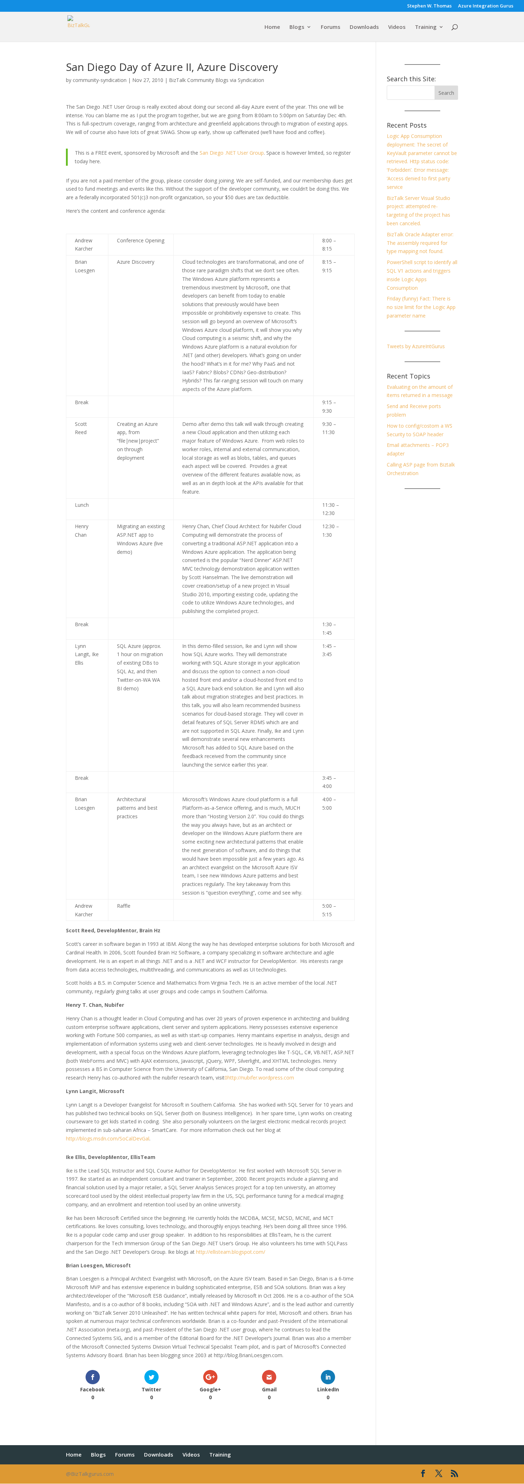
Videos (397, 27)
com (289, 1077)
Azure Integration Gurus (485, 6)
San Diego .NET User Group (232, 152)
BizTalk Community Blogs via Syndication (216, 80)
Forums (330, 27)
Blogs (296, 27)
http (232, 1077)
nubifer (249, 1077)
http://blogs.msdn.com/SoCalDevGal (107, 1138)
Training (426, 27)
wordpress (270, 1077)
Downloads (364, 27)
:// (239, 1077)
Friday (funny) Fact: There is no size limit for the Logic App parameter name (421, 307)
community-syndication (100, 80)
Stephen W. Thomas (429, 6)
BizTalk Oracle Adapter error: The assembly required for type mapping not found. (420, 243)
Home (272, 27)
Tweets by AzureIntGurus (416, 346)
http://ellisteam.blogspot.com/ (230, 1251)
